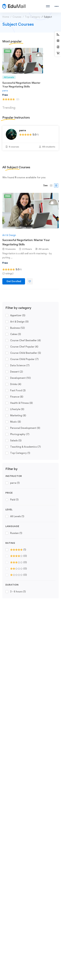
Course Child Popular (24, 359)
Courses (17, 16)
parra (5, 90)
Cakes (15, 334)
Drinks (15, 384)
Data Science (19, 365)
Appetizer (17, 315)
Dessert (16, 371)
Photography (19, 434)
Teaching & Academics (25, 446)
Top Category (32, 16)
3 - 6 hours (18, 591)
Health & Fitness (21, 402)
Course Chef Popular (24, 346)
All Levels (17, 516)
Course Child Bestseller (25, 352)
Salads (15, 440)
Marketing (18, 415)
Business (17, 327)
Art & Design (19, 321)
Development (20, 377)
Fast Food (17, 390)
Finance (16, 396)
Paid (14, 499)
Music (15, 421)
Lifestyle (17, 409)
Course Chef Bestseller (25, 340)
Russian (16, 533)
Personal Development (25, 427)
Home (5, 16)
